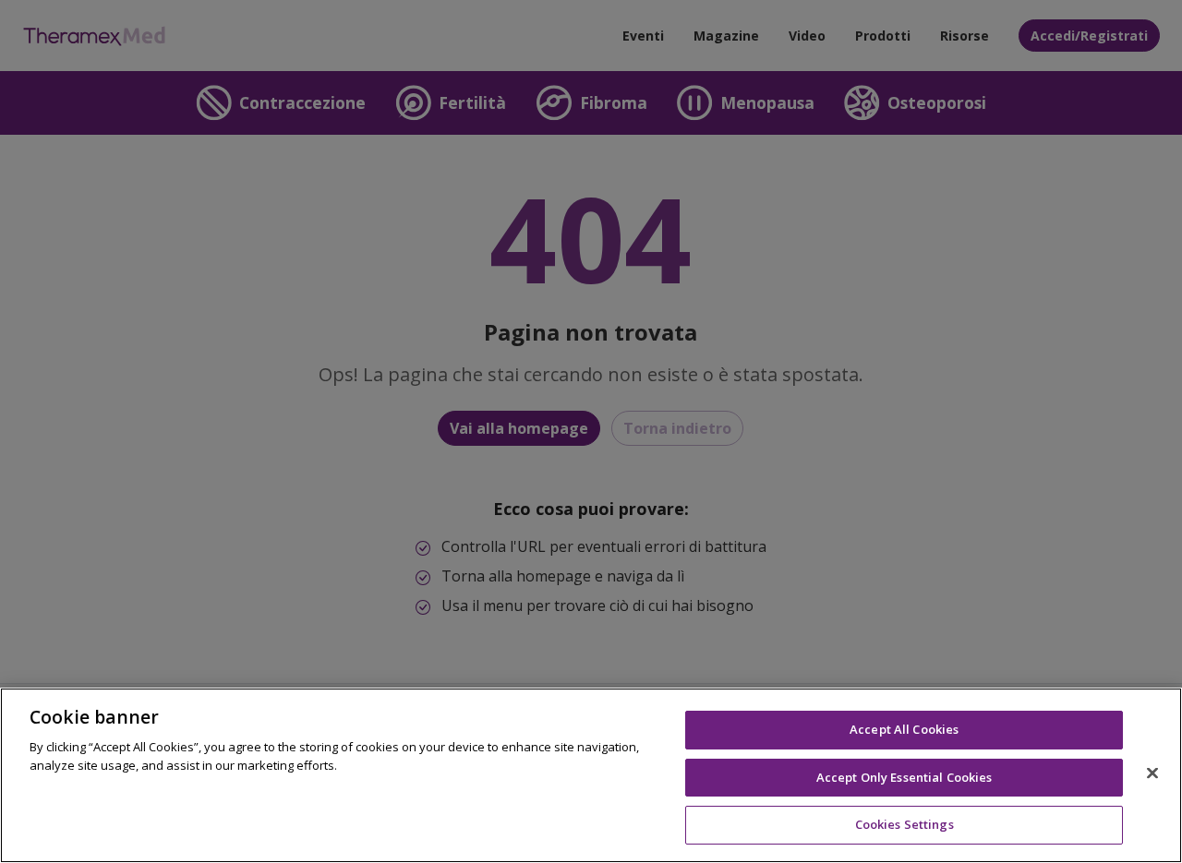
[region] (591, 775)
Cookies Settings (904, 824)
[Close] (1152, 773)
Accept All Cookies (904, 729)
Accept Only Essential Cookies (904, 777)
